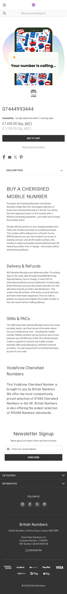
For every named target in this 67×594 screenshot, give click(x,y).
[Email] (9, 157)
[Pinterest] (21, 157)
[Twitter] (15, 157)
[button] (33, 170)
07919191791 (35, 550)
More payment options (33, 147)
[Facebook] (3, 157)
